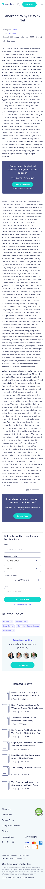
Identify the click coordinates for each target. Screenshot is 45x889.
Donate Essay (8, 820)
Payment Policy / (8, 858)
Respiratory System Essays (28, 626)
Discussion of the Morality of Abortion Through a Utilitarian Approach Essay (25, 694)
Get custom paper (22, 184)
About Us (6, 809)
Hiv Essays (7, 621)
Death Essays (8, 630)
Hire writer (29, 4)
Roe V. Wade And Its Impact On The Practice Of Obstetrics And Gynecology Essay (26, 732)
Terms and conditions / (10, 855)
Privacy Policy (19, 858)
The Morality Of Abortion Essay (25, 767)
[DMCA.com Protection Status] (38, 812)
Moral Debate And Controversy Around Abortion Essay (25, 757)
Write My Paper (22, 599)
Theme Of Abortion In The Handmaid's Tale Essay (23, 719)
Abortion (12, 33)
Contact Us (7, 814)
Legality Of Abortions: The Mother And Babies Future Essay (27, 744)
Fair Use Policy (24, 855)
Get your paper (22, 516)
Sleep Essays (21, 621)
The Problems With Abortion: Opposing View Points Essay (25, 784)
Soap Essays (8, 626)
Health (14, 30)
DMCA (5, 831)
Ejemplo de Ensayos (11, 825)
